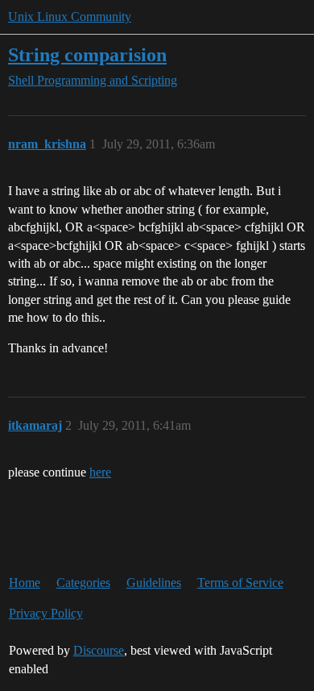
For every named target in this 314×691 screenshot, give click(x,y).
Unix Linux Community (69, 16)
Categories (83, 582)
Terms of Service (240, 582)
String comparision (87, 54)
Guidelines (153, 582)
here (100, 472)
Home (24, 582)
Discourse (98, 650)
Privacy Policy (46, 613)
